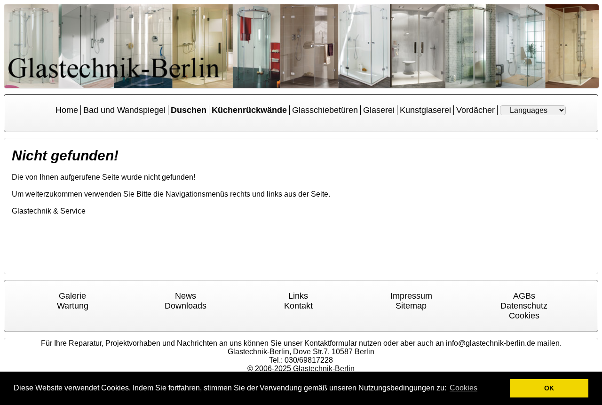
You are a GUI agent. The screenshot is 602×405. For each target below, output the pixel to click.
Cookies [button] (463, 388)
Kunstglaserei (425, 110)
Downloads (185, 305)
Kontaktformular (330, 343)
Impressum (411, 296)
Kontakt (298, 305)
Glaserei (379, 110)
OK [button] (549, 388)
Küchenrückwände (249, 110)
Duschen (188, 110)
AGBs (524, 296)
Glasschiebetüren (325, 110)
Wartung (72, 305)
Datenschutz (523, 305)
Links (298, 296)
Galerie (72, 296)
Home (66, 110)
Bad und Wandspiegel (124, 110)
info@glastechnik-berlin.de (490, 343)
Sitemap (411, 305)
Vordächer (475, 110)
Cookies (524, 315)
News (185, 296)
